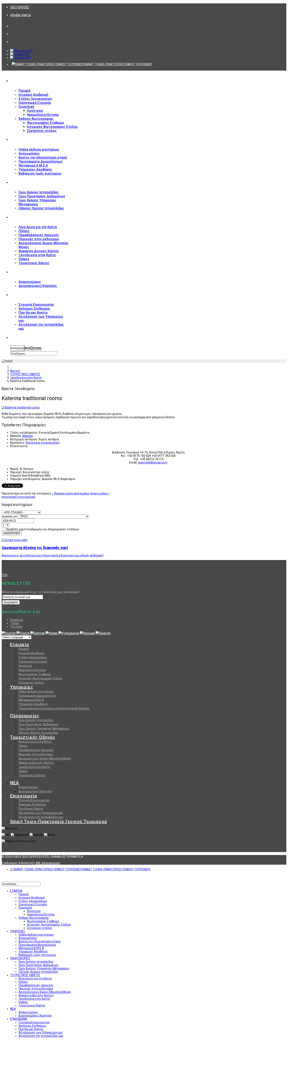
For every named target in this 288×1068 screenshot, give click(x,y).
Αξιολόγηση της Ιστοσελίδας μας (41, 817)
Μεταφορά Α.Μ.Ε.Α (31, 700)
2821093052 (19, 7)
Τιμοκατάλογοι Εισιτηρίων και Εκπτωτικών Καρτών (54, 708)
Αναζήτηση (17, 348)
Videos (23, 771)
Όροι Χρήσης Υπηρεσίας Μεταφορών (44, 728)
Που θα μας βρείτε (31, 808)
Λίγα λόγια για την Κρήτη (35, 741)
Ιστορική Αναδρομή (32, 653)
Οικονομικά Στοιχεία (33, 661)
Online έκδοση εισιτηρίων (36, 691)
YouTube (16, 626)
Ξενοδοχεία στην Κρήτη (34, 767)
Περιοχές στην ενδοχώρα (36, 754)
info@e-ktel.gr (20, 15)
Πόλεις (23, 746)
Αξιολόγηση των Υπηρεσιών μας (41, 813)
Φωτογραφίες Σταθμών (35, 674)
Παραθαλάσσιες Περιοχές (36, 750)
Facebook (16, 620)
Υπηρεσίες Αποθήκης (33, 704)
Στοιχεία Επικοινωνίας (34, 800)
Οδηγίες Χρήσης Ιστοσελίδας (38, 732)
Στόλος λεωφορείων (33, 657)
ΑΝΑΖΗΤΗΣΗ (19, 337)
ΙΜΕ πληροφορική (48, 863)
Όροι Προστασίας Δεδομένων (38, 724)
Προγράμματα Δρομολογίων (37, 695)
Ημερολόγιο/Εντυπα (32, 670)
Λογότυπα (25, 665)
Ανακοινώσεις (28, 787)
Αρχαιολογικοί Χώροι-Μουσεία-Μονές (45, 758)
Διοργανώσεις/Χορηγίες (35, 791)
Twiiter (14, 623)
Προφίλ (24, 649)
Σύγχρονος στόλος (31, 682)
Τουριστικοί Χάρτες (32, 775)
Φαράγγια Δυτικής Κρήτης (36, 762)
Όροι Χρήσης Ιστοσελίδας (36, 720)
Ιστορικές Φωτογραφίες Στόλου (40, 678)
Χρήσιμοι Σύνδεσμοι (32, 804)
